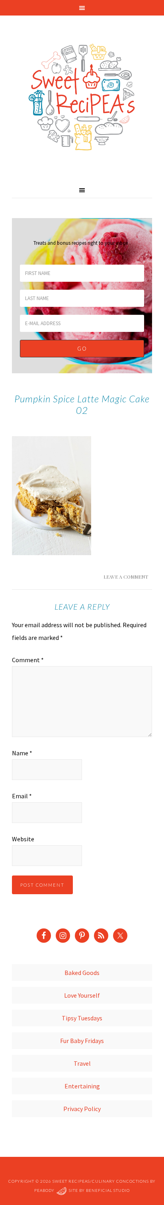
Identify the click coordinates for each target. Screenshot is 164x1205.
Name (22, 753)
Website (23, 839)
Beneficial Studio (108, 1190)
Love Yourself (82, 995)
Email (22, 796)
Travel (82, 1063)
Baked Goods (82, 973)
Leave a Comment (125, 576)
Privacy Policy (82, 1109)
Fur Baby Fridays (82, 1041)
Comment (28, 660)
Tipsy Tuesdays (82, 1018)
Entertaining (82, 1086)
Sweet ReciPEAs (82, 97)
